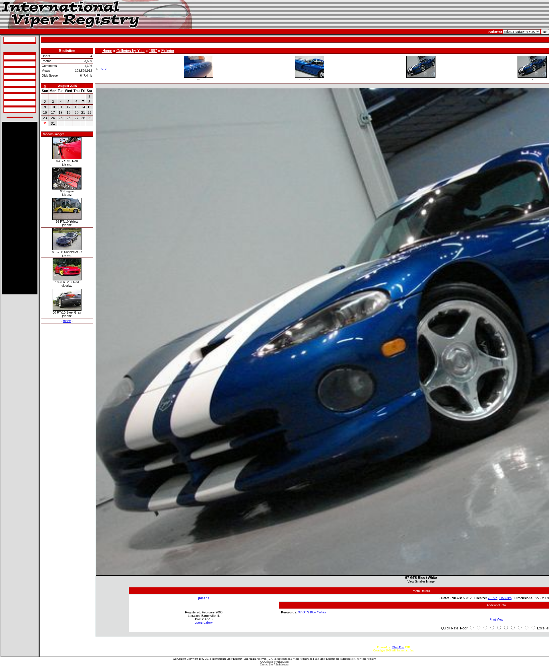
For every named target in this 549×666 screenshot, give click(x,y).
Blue (313, 612)
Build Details (12, 70)
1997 (153, 51)
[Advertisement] (20, 208)
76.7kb (492, 598)
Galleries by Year (130, 51)
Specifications (13, 57)
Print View (496, 619)
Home (107, 51)
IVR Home (11, 39)
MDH (8, 90)
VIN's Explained (14, 76)
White (322, 612)
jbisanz (203, 598)
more (67, 321)
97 (300, 612)
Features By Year (15, 96)
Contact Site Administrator (274, 664)
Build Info (11, 63)
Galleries (10, 103)
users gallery (204, 622)
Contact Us (11, 109)
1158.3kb (505, 598)
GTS (306, 612)
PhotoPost (398, 647)
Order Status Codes (16, 83)
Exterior (167, 51)
